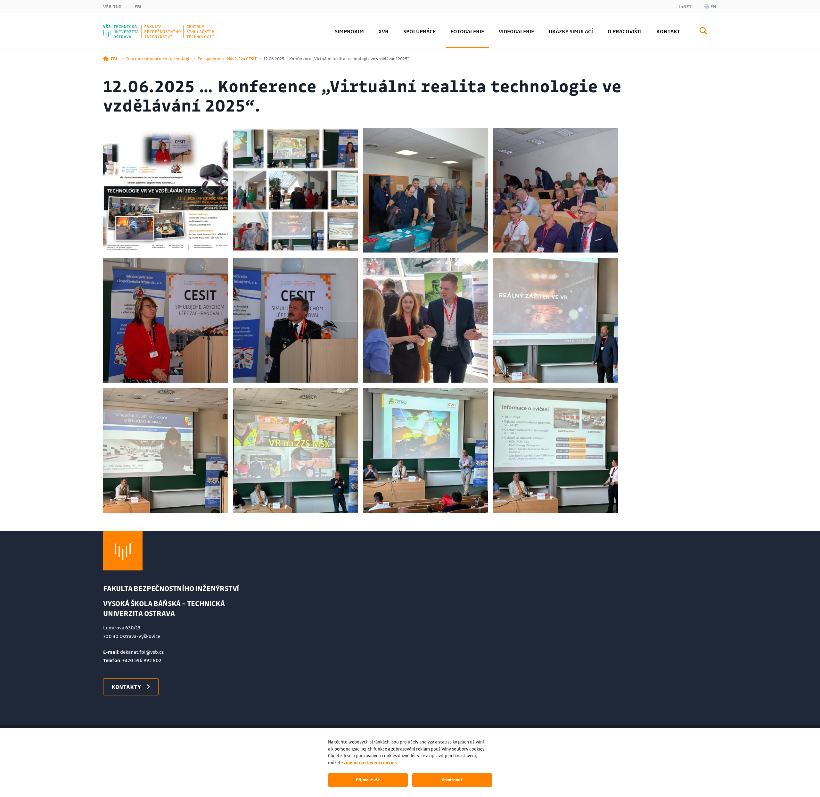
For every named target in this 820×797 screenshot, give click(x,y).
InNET (685, 6)
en (713, 6)
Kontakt (668, 31)
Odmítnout (452, 779)
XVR (384, 31)
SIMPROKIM (349, 31)
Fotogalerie (209, 58)
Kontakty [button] (126, 686)
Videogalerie (516, 31)
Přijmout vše (368, 779)
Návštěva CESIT (242, 58)
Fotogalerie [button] (467, 31)
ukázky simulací (571, 31)
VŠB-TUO (112, 6)
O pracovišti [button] (625, 31)
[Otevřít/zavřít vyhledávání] (703, 32)
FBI (138, 6)
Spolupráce (419, 31)
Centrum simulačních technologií (158, 58)
